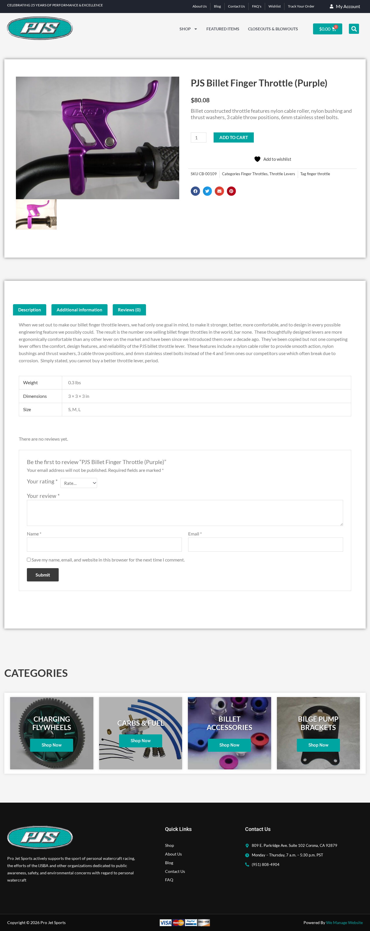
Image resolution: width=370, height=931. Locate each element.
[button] (354, 29)
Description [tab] (29, 309)
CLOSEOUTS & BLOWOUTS (273, 28)
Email (195, 533)
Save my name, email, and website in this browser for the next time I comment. (108, 559)
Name (34, 533)
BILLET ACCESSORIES (229, 723)
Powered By (333, 922)
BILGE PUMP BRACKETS (318, 723)
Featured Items (222, 28)
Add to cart (233, 137)
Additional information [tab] (79, 309)
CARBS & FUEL (140, 723)
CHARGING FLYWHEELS (51, 723)
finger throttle (318, 174)
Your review (43, 495)
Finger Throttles (254, 174)
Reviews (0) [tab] (129, 309)
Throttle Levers (282, 174)
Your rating (42, 481)
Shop (185, 28)
